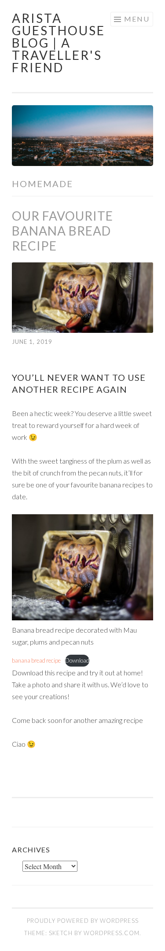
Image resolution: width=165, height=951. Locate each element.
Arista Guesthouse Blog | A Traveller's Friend (58, 43)
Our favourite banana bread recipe (62, 230)
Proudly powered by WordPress (83, 920)
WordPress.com (111, 932)
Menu (137, 19)
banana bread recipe (36, 660)
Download (77, 660)
